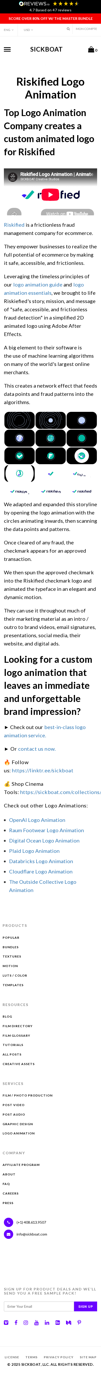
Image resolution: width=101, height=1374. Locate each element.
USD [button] (27, 30)
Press (8, 1203)
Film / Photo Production (28, 1095)
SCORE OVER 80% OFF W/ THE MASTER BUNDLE (51, 18)
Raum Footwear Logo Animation (46, 830)
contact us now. (37, 749)
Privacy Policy (59, 1357)
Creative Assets (19, 1064)
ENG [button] (7, 30)
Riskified (14, 225)
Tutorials (13, 1045)
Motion (10, 966)
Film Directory (18, 1026)
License (12, 1357)
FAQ (6, 1184)
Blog (7, 1016)
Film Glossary (16, 1035)
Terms (31, 1357)
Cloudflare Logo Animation (41, 871)
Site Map (88, 1357)
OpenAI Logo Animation (37, 820)
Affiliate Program (21, 1165)
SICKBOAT (46, 49)
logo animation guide (37, 284)
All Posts (12, 1054)
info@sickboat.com (32, 1234)
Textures (12, 956)
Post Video (14, 1105)
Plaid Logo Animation (34, 851)
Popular (11, 937)
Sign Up (85, 1306)
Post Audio (14, 1114)
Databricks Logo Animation (41, 861)
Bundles (11, 947)
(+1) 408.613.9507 (31, 1222)
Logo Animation (19, 1133)
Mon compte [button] (86, 29)
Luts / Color (15, 975)
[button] (68, 29)
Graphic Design (18, 1124)
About (9, 1174)
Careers (11, 1193)
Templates (13, 985)
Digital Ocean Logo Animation (44, 840)
